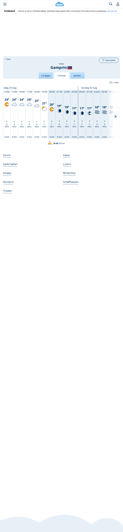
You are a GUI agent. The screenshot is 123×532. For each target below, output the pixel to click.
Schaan (7, 173)
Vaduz (66, 155)
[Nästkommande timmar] (115, 116)
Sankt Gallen (10, 164)
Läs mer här (112, 11)
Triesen (7, 190)
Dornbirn (8, 182)
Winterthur (69, 173)
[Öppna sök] (110, 4)
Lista (116, 82)
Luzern (67, 164)
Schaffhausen (70, 182)
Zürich (6, 155)
